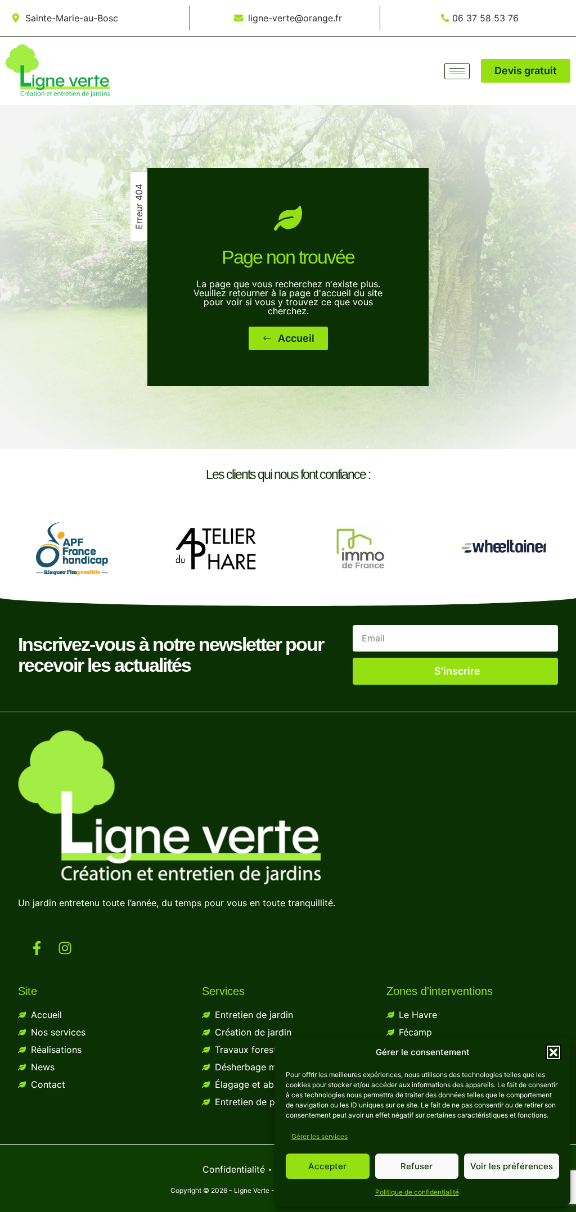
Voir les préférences (511, 1166)
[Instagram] (65, 948)
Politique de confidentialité (417, 1192)
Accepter (327, 1166)
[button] (553, 1052)
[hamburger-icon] (457, 71)
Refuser (416, 1166)
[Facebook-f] (37, 948)
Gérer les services (319, 1136)
